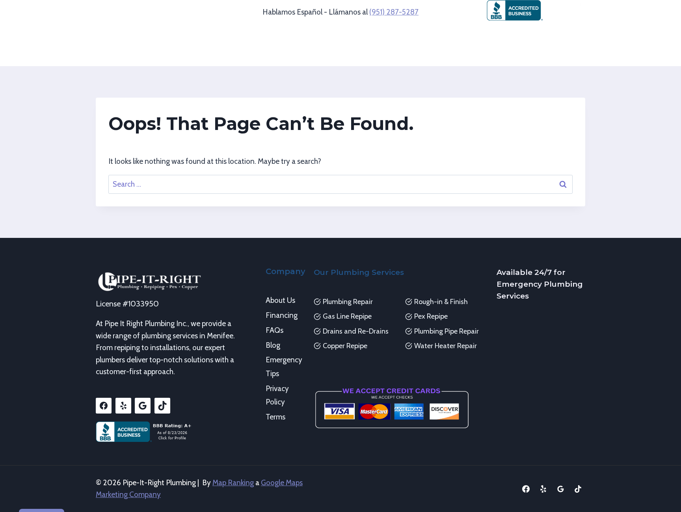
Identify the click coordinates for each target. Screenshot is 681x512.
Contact (445, 55)
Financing (282, 315)
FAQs (274, 330)
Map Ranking (233, 482)
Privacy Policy (277, 395)
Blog (273, 345)
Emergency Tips (284, 366)
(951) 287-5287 (394, 12)
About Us (280, 300)
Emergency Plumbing (504, 34)
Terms (275, 416)
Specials (407, 55)
